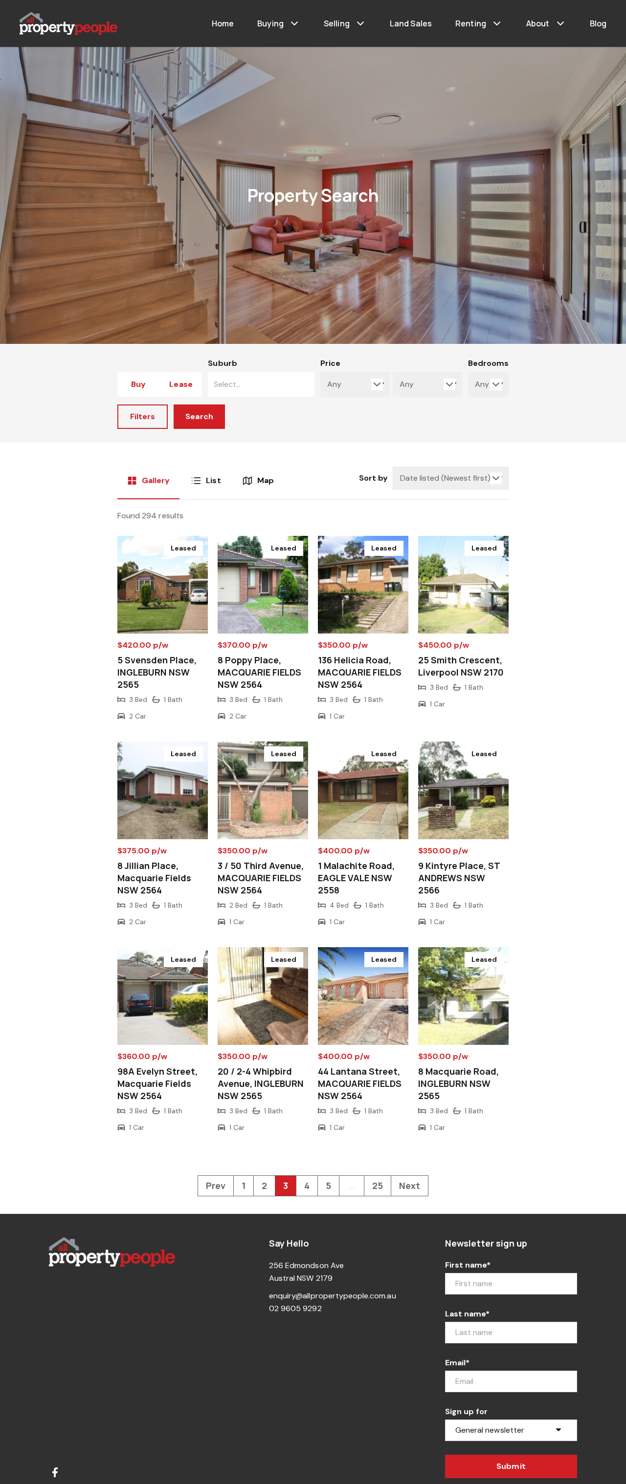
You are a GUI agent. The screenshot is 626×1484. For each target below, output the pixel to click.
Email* (457, 1362)
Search (199, 416)
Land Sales (411, 23)
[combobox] (261, 384)
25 (377, 1185)
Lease (180, 384)
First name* (468, 1265)
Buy (138, 384)
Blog (598, 23)
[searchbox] (245, 384)
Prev (215, 1185)
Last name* (467, 1314)
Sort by (373, 478)
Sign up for (466, 1411)
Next (409, 1185)
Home (223, 23)
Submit (510, 1466)
